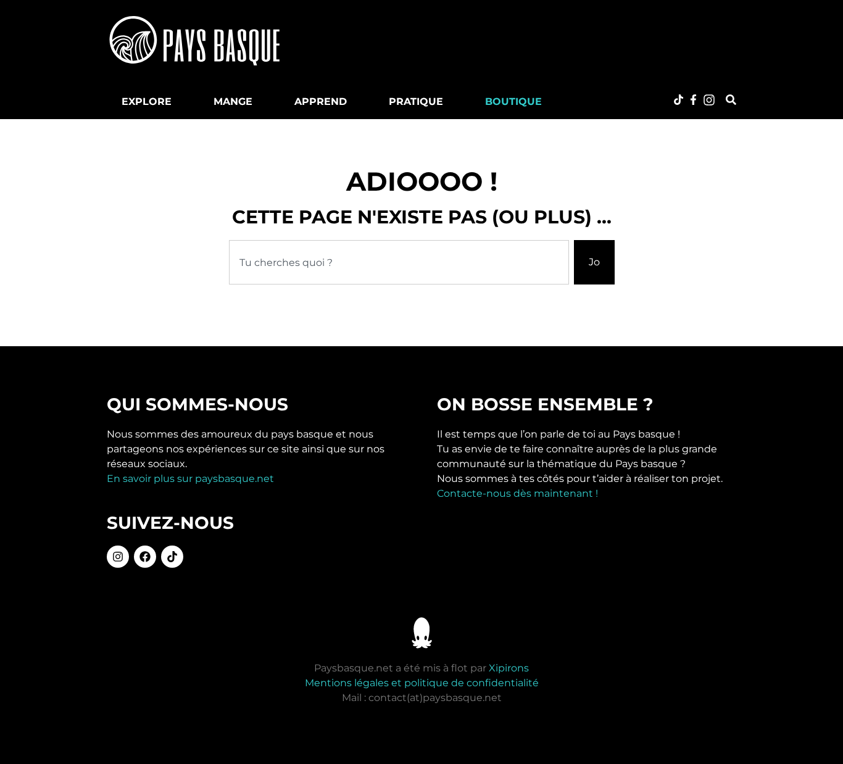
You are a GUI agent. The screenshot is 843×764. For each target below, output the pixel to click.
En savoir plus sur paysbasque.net (190, 478)
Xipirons (509, 668)
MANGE (233, 101)
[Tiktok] (172, 557)
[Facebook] (145, 557)
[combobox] (399, 262)
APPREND (320, 101)
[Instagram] (118, 557)
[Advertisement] (529, 40)
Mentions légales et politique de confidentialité (422, 683)
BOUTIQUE (513, 101)
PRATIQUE (416, 101)
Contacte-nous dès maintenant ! (517, 493)
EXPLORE (147, 101)
